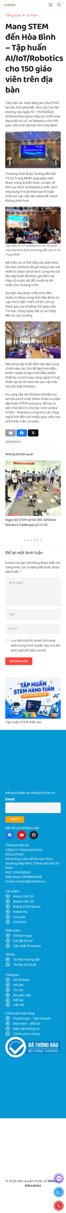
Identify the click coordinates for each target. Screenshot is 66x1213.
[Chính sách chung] (9, 1034)
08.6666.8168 (32, 877)
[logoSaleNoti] (33, 1047)
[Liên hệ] (9, 1005)
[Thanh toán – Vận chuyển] (9, 1018)
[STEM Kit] (9, 922)
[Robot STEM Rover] (9, 906)
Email (10, 799)
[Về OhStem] (9, 980)
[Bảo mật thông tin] (9, 1029)
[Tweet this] (33, 432)
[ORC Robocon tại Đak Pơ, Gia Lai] (33, 463)
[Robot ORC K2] (9, 901)
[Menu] (50, 5)
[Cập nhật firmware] (9, 946)
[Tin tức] (9, 990)
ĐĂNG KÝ (15, 819)
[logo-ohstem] (10, 4)
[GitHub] (33, 835)
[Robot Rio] (9, 912)
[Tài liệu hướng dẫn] (9, 959)
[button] (58, 5)
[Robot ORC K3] (9, 896)
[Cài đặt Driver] (9, 941)
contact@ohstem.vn (30, 881)
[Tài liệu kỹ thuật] (9, 964)
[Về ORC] (9, 985)
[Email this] (10, 432)
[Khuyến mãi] (9, 995)
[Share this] (21, 432)
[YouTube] (21, 835)
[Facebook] (9, 835)
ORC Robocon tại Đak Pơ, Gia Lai (27, 520)
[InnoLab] (9, 917)
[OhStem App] (9, 935)
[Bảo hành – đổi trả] (9, 1023)
